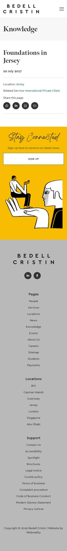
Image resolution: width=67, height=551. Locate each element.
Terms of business (33, 483)
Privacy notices (34, 509)
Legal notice (34, 470)
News (33, 320)
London (34, 411)
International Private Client (42, 91)
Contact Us (33, 445)
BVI (33, 386)
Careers (34, 346)
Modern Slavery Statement (33, 502)
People (33, 301)
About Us (34, 339)
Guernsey (33, 398)
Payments (33, 365)
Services (33, 307)
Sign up (33, 158)
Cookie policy (33, 477)
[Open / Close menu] (61, 8)
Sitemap (33, 352)
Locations (33, 314)
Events (33, 333)
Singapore (33, 418)
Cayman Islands (34, 392)
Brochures (33, 464)
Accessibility (33, 451)
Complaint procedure (33, 490)
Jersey (20, 84)
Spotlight (34, 458)
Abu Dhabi (33, 424)
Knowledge (33, 327)
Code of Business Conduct (33, 496)
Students (33, 359)
